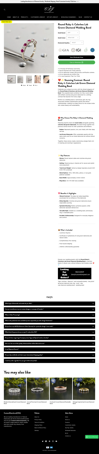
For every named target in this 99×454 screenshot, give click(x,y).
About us (67, 419)
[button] (5, 9)
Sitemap (36, 430)
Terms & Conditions (39, 422)
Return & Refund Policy (40, 427)
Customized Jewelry (70, 425)
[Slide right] (52, 79)
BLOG (66, 433)
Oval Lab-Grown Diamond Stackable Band (60, 402)
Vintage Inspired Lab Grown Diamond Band (83, 402)
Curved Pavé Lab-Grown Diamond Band (37, 402)
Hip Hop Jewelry (69, 427)
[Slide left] (5, 79)
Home (66, 417)
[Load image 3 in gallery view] (29, 79)
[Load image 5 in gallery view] (46, 79)
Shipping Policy (38, 425)
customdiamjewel (51, 450)
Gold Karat (61, 33)
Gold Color (61, 38)
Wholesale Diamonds (70, 430)
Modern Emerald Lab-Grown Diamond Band (15, 402)
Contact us (68, 436)
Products (67, 422)
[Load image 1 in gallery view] (12, 79)
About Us (36, 417)
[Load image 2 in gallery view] (20, 79)
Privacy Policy (38, 419)
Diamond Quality (64, 43)
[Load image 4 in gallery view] (38, 79)
